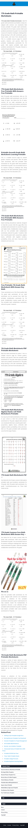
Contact (3, 809)
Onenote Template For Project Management (15, 741)
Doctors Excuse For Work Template (9, 777)
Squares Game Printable (6, 785)
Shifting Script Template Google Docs (13, 735)
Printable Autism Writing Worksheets (9, 782)
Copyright (3, 815)
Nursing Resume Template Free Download (15, 738)
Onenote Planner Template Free (8, 774)
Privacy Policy (4, 812)
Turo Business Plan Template (7, 790)
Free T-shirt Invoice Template (7, 792)
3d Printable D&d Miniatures (11, 743)
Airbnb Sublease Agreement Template (9, 787)
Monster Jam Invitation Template (12, 746)
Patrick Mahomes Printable (7, 780)
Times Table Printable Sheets (11, 756)
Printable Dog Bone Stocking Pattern (13, 761)
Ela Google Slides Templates (7, 772)
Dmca (2, 807)
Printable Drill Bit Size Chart (11, 753)
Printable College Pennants (11, 758)
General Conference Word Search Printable (10, 769)
